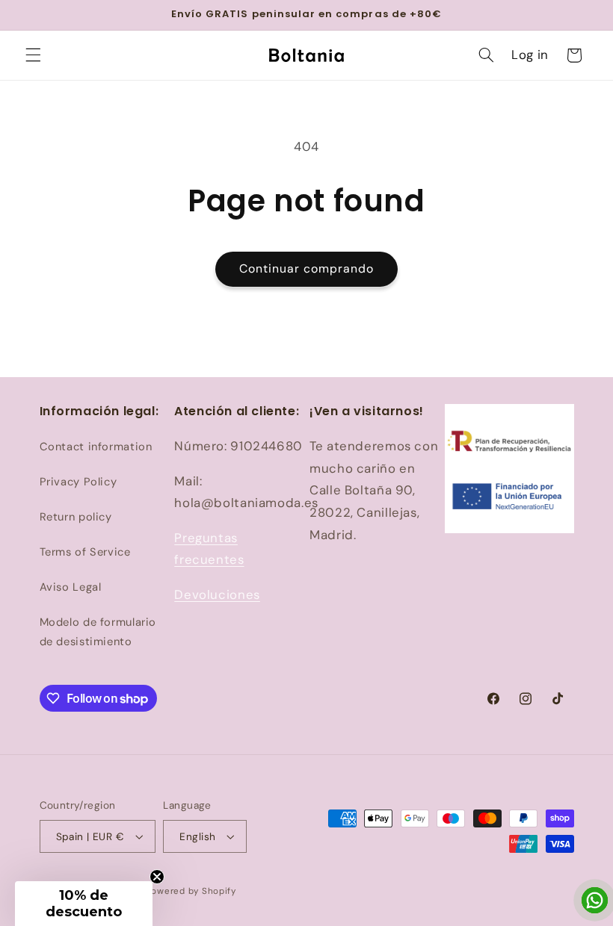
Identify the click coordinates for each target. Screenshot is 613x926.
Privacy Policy (78, 481)
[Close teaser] (157, 876)
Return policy (76, 516)
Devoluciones (217, 594)
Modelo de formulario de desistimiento (98, 632)
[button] (33, 55)
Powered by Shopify (191, 891)
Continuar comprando (307, 268)
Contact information (96, 446)
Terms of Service (85, 551)
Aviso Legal (71, 586)
